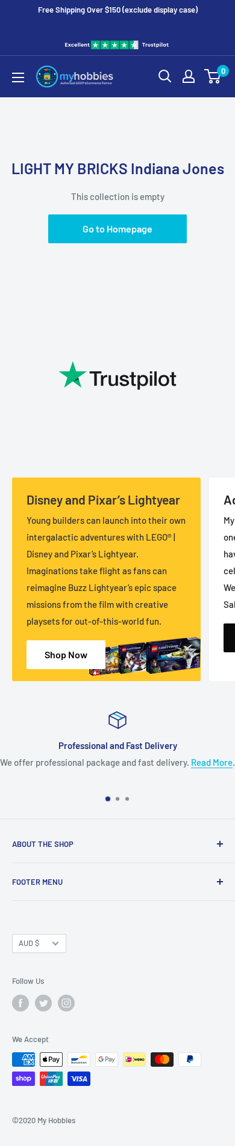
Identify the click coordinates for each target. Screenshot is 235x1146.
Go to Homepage (117, 228)
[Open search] (165, 76)
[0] (213, 76)
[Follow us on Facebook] (20, 1003)
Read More (212, 762)
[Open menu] (18, 77)
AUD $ (29, 943)
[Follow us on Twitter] (43, 1003)
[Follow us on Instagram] (66, 1003)
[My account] (189, 76)
